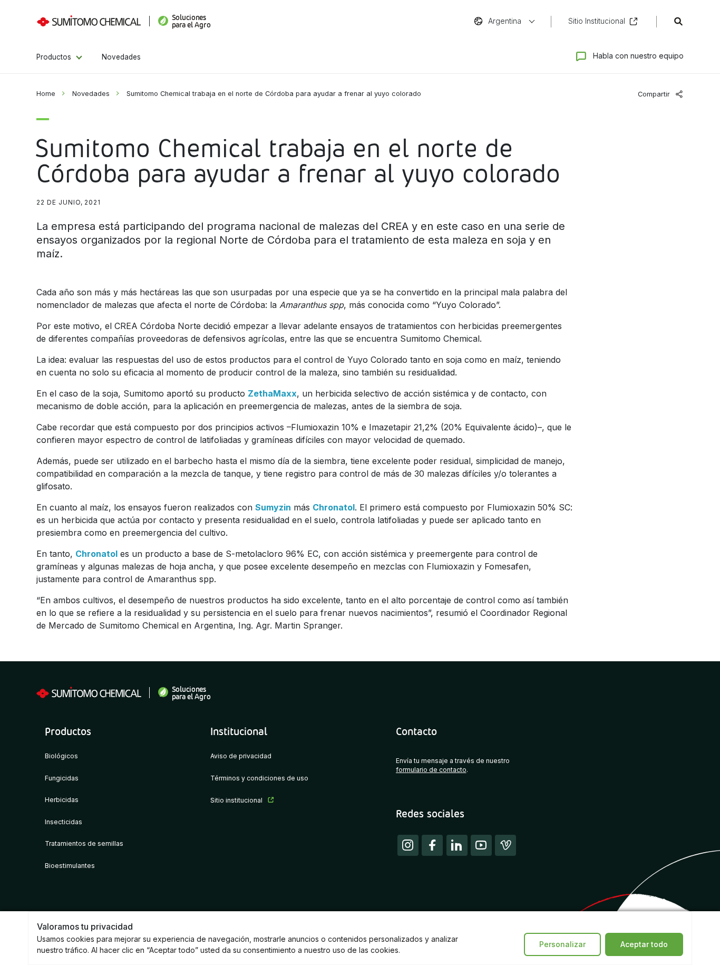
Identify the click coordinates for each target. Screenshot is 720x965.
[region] (360, 938)
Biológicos (61, 756)
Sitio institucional (236, 800)
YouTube (481, 845)
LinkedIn (457, 845)
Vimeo (505, 845)
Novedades (121, 57)
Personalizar (562, 944)
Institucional (238, 731)
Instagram (408, 845)
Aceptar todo (644, 944)
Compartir (654, 94)
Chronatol (334, 507)
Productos (53, 57)
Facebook (432, 845)
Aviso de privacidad (240, 756)
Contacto (416, 731)
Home (45, 94)
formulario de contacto (431, 770)
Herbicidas (62, 800)
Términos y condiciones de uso (259, 778)
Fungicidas (62, 778)
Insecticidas (63, 822)
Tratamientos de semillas (84, 843)
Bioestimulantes (70, 866)
